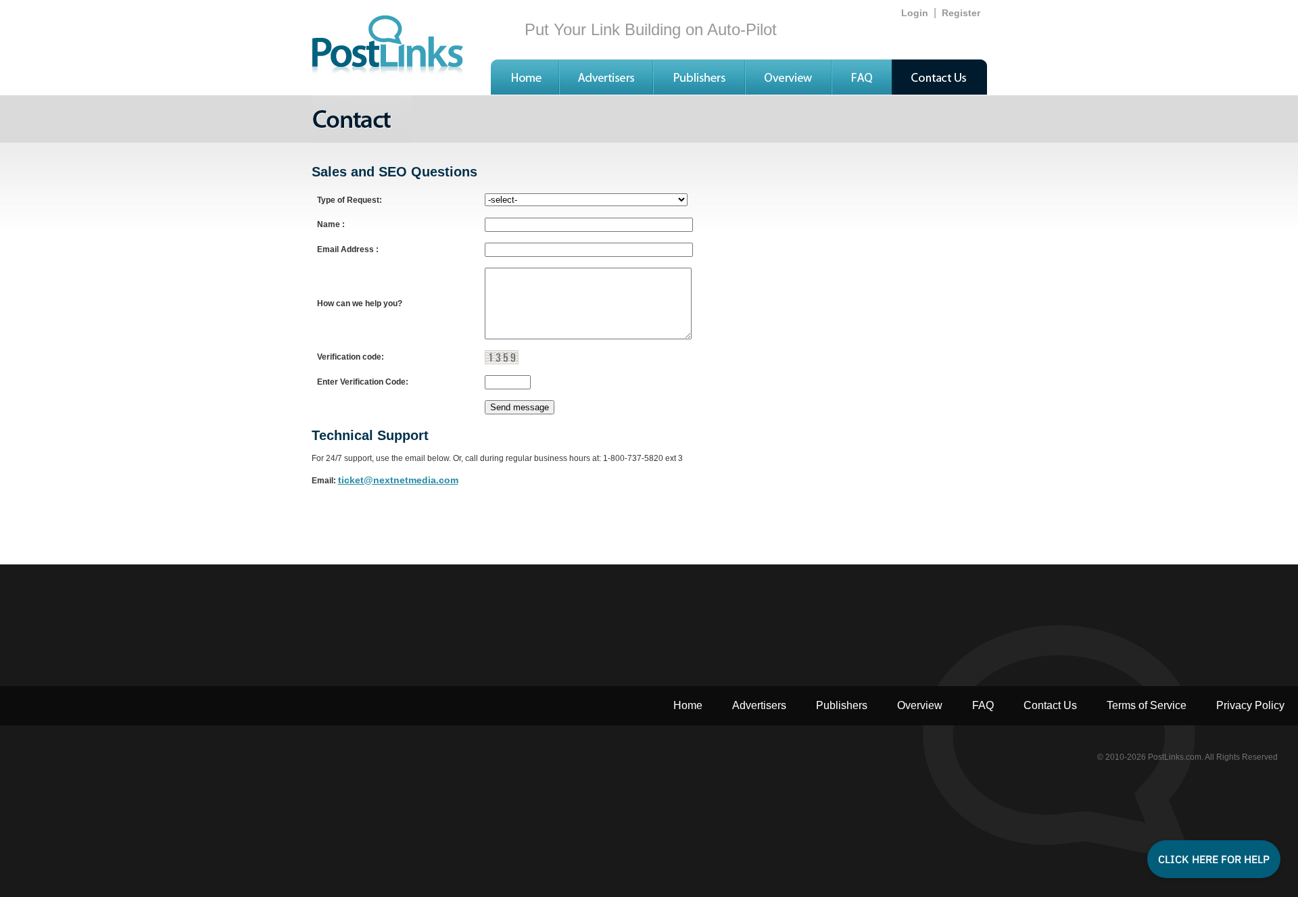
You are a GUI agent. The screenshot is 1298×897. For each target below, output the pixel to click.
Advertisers (759, 705)
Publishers (841, 705)
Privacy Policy (1250, 705)
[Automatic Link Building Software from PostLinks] (524, 91)
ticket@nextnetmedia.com (398, 480)
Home (687, 705)
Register (961, 12)
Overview (919, 705)
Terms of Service (1146, 705)
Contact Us (1050, 705)
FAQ (983, 705)
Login (914, 12)
